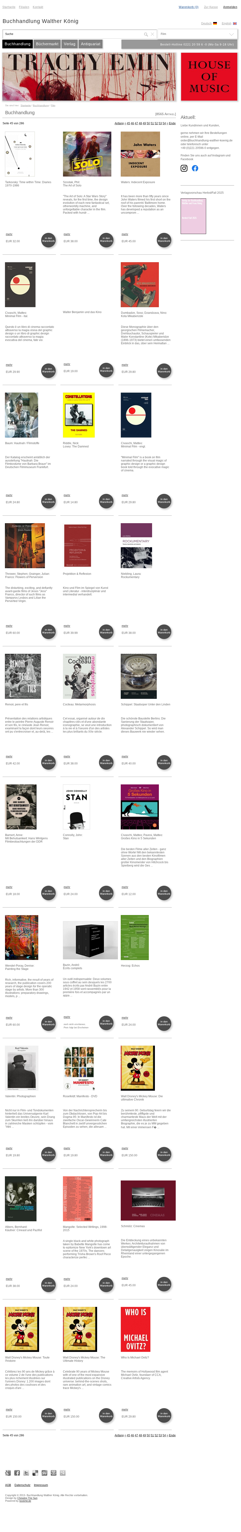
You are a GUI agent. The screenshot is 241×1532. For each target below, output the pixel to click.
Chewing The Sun (27, 1498)
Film (53, 105)
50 (148, 123)
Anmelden (230, 7)
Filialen (24, 7)
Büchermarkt (47, 44)
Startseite (8, 7)
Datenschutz (22, 1485)
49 (144, 123)
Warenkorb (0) (189, 7)
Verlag (69, 44)
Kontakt (38, 7)
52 (156, 123)
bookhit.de (25, 1500)
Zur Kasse (211, 7)
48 (140, 123)
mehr (9, 234)
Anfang (119, 123)
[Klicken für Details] (30, 154)
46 (132, 123)
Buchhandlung (17, 44)
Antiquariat (90, 44)
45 (128, 123)
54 (164, 123)
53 (160, 123)
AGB (8, 1485)
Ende (172, 123)
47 (136, 123)
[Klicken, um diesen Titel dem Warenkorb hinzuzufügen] (49, 247)
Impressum (41, 1485)
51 (152, 123)
